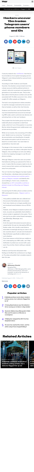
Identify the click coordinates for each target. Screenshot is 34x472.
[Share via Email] (28, 286)
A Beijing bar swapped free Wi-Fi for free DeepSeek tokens (16, 319)
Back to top (5, 281)
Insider (17, 15)
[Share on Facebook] (6, 286)
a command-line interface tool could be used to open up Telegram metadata (17, 176)
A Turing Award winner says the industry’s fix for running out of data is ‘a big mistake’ (17, 306)
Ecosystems (26, 5)
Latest (3, 5)
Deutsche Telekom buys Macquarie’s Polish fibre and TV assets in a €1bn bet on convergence (17, 312)
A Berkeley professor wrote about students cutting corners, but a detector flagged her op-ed (17, 299)
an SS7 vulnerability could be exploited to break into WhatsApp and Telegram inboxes (15, 185)
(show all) (18, 274)
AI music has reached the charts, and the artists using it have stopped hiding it (17, 325)
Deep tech (9, 5)
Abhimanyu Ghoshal (14, 265)
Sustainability (17, 5)
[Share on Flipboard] (15, 286)
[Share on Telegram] (24, 286)
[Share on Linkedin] (19, 286)
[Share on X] (10, 286)
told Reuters (20, 73)
